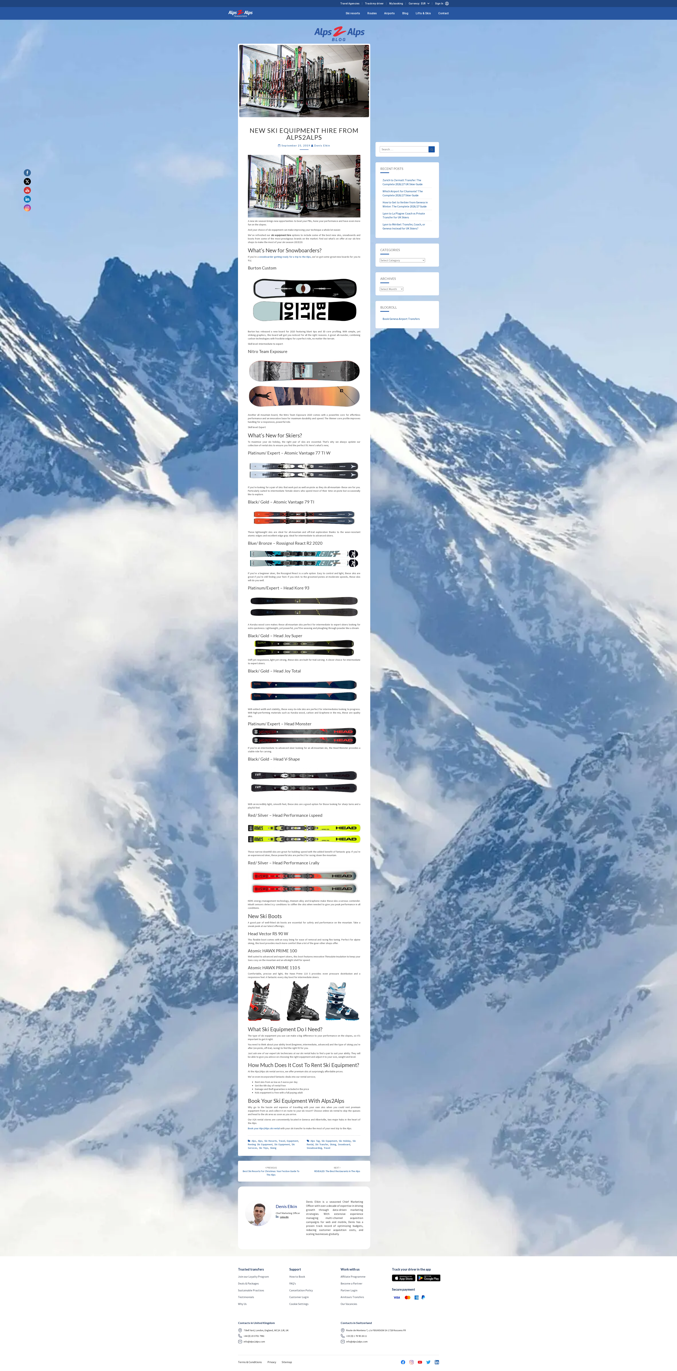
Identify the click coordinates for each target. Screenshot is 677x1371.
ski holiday (345, 1140)
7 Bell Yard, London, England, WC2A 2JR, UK (266, 1330)
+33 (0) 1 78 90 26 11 (356, 1336)
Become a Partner (351, 1283)
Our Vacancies (349, 1304)
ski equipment (329, 1140)
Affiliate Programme (353, 1276)
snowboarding (314, 1147)
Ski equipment (282, 1144)
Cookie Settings (299, 1304)
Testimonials (246, 1297)
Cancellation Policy (301, 1290)
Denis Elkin (322, 145)
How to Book (297, 1276)
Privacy (271, 1362)
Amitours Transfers (352, 1297)
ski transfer (321, 1144)
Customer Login (299, 1297)
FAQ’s (292, 1283)
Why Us (242, 1304)
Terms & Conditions (250, 1362)
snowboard (344, 1144)
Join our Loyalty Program (253, 1276)
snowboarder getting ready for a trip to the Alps (285, 256)
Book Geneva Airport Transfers (401, 319)
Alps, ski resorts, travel (271, 1140)
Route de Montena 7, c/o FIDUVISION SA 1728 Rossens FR (376, 1330)
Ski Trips (263, 1147)
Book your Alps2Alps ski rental (264, 1128)
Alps (254, 1140)
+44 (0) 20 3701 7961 (254, 1336)
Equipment (292, 1140)
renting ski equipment (260, 1144)
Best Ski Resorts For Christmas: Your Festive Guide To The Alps (271, 1171)
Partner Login (349, 1290)
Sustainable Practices (251, 1290)
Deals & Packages (248, 1283)
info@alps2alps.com (254, 1341)
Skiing (273, 1147)
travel (327, 1147)
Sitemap (287, 1362)
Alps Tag (315, 1140)
